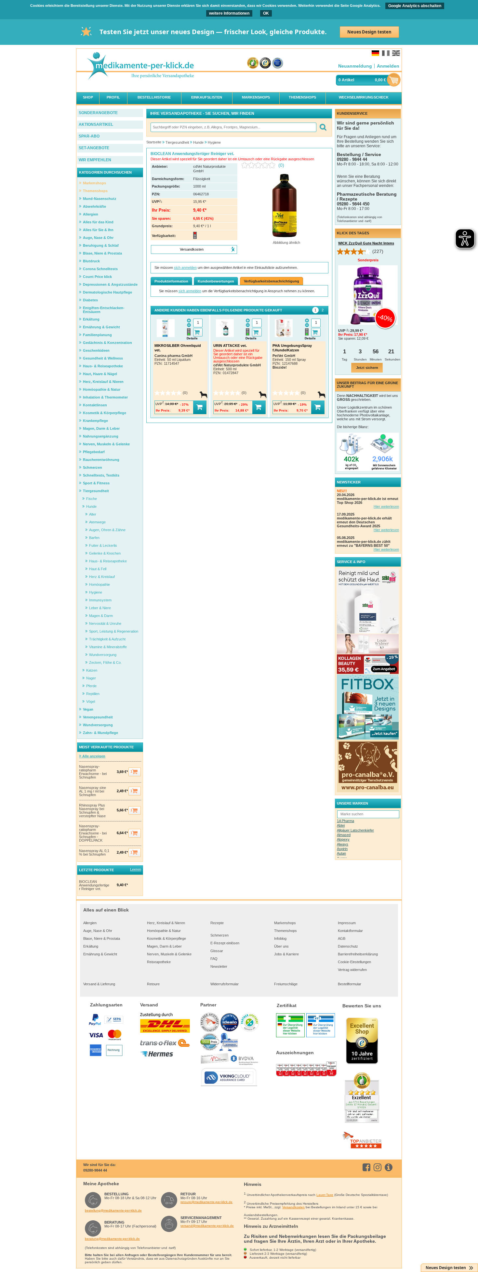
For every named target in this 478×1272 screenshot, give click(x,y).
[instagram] (379, 1167)
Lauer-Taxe (324, 1195)
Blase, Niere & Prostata (101, 938)
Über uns (281, 946)
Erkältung (90, 946)
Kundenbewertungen (216, 281)
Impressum (347, 923)
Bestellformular (349, 984)
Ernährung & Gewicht (100, 954)
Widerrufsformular (224, 984)
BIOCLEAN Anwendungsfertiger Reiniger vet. (94, 885)
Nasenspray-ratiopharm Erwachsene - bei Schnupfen (93, 772)
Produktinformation (171, 281)
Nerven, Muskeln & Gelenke (169, 954)
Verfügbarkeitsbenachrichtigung (271, 281)
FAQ (214, 959)
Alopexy (343, 839)
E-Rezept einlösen (224, 943)
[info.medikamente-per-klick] (390, 1167)
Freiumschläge (286, 984)
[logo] (140, 66)
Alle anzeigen (93, 756)
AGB (341, 938)
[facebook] (368, 1167)
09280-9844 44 (95, 1170)
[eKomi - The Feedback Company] (253, 63)
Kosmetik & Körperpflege (166, 938)
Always (342, 844)
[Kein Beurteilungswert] (259, 165)
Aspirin (342, 849)
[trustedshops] (265, 63)
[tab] (315, 310)
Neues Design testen (369, 32)
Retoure (153, 984)
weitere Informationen (229, 13)
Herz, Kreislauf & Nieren (166, 923)
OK (266, 13)
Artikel (348, 80)
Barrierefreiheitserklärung (358, 954)
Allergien (90, 923)
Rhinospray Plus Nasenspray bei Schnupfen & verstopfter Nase (92, 811)
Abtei (341, 825)
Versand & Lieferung (99, 984)
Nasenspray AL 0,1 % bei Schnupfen (94, 852)
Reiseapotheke (159, 962)
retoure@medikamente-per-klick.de (206, 1202)
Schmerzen (219, 935)
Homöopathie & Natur (164, 931)
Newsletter (218, 966)
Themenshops (285, 931)
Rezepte (217, 923)
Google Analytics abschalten (414, 6)
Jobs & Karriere (286, 954)
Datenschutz (348, 946)
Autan (341, 853)
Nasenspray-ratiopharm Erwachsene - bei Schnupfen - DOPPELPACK (93, 833)
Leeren (135, 869)
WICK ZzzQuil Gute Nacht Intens (366, 243)
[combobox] (233, 127)
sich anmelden (185, 267)
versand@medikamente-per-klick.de (207, 1225)
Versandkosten (293, 1207)
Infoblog (280, 938)
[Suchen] (323, 127)
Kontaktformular (350, 931)
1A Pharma (345, 821)
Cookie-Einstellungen (354, 962)
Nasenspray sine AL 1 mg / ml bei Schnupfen (92, 791)
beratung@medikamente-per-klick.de (112, 1238)
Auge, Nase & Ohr (97, 931)
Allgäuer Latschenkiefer (355, 830)
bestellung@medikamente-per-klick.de (113, 1210)
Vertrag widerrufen (352, 970)
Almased (344, 835)
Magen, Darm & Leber (164, 946)
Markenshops (285, 923)
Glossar (216, 951)
